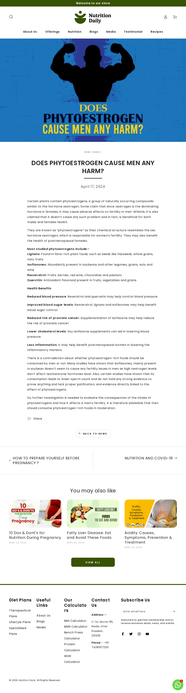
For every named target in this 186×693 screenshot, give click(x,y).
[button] (11, 17)
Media (41, 627)
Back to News (95, 433)
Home (87, 152)
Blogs (41, 621)
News (96, 152)
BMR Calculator (76, 627)
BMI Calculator (75, 621)
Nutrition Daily (27, 680)
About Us (43, 615)
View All (93, 562)
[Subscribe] (175, 611)
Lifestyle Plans (20, 622)
